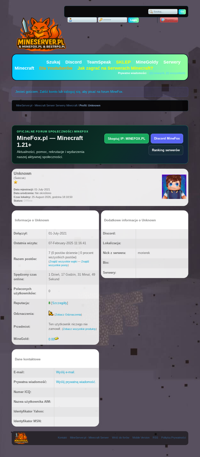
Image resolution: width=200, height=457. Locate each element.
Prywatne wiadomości (132, 73)
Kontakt (62, 437)
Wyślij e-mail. (65, 372)
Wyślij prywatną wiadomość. (76, 382)
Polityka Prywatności (173, 437)
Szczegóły (59, 303)
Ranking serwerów (166, 150)
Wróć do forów (120, 437)
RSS (155, 437)
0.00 (52, 339)
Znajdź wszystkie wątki (63, 261)
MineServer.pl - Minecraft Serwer (89, 437)
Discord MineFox (167, 138)
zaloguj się (72, 91)
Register (169, 20)
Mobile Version (141, 437)
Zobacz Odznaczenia (68, 314)
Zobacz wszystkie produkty (79, 328)
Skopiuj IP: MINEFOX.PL (126, 138)
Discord (73, 62)
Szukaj (53, 62)
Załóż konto (49, 91)
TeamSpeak (99, 62)
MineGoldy (147, 62)
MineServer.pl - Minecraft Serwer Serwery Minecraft (46, 105)
